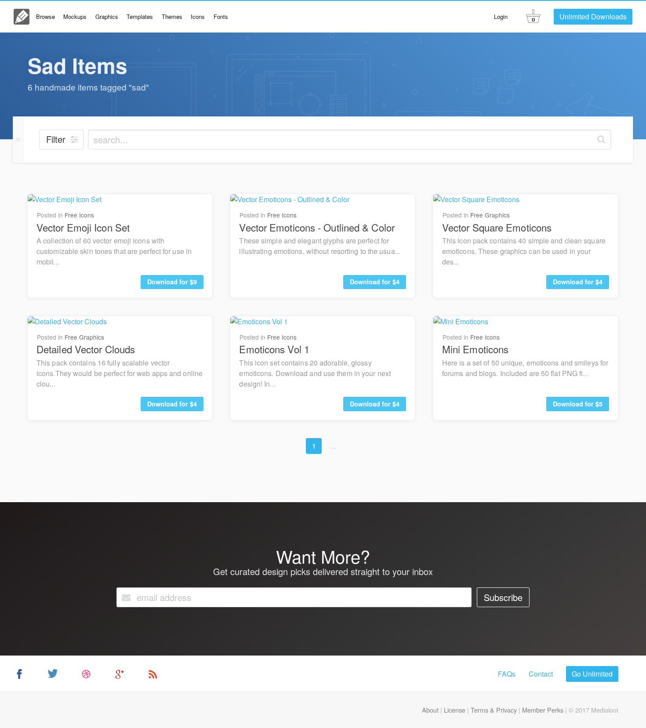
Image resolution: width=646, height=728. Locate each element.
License (454, 709)
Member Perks (542, 709)
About (430, 709)
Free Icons (79, 214)
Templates (140, 16)
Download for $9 (172, 281)
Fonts (221, 16)
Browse (45, 16)
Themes (172, 16)
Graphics (106, 16)
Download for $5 (577, 403)
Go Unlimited (592, 674)
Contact (541, 674)
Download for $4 (374, 281)
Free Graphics (490, 214)
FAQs (506, 674)
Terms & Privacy (494, 709)
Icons (198, 16)
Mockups (75, 16)
